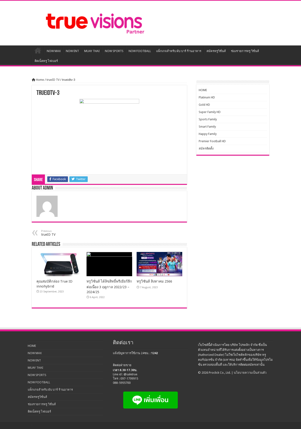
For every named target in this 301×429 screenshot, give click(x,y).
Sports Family (208, 119)
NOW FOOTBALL (140, 51)
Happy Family (208, 134)
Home (39, 79)
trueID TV (53, 79)
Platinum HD (207, 97)
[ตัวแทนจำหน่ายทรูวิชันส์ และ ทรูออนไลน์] (94, 23)
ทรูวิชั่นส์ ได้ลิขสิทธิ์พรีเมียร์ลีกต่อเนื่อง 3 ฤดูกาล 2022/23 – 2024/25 (109, 286)
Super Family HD (210, 112)
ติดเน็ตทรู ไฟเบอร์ (46, 61)
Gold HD (204, 104)
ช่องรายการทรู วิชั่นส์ (245, 51)
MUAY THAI (92, 51)
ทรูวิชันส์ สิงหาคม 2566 (154, 281)
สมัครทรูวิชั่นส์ (216, 51)
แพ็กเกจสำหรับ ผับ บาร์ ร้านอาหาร (178, 51)
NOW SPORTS (114, 51)
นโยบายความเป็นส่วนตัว (250, 372)
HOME (38, 50)
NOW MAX (54, 51)
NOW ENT (72, 51)
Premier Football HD (212, 141)
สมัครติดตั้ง (206, 148)
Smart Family (207, 126)
